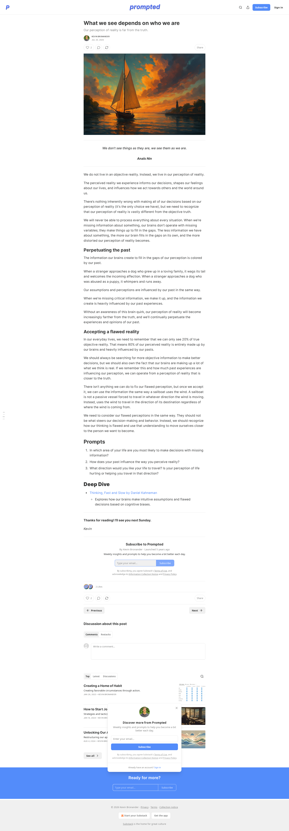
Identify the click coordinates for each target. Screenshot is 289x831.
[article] (144, 692)
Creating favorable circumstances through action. (112, 690)
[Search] (240, 7)
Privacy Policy (169, 757)
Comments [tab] (92, 634)
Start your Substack (135, 815)
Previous (96, 610)
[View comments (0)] (98, 47)
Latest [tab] (96, 676)
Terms (154, 807)
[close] (176, 708)
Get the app (161, 815)
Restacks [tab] (106, 634)
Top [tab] (87, 676)
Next (195, 610)
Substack (128, 823)
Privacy (145, 807)
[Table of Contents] (3, 415)
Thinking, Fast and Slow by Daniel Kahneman (123, 493)
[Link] (79, 250)
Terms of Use (160, 754)
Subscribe (261, 7)
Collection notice (168, 807)
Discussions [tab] (109, 676)
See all (90, 755)
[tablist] (98, 634)
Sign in (278, 7)
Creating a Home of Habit (103, 686)
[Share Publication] (248, 7)
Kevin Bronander (101, 36)
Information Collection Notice (143, 757)
